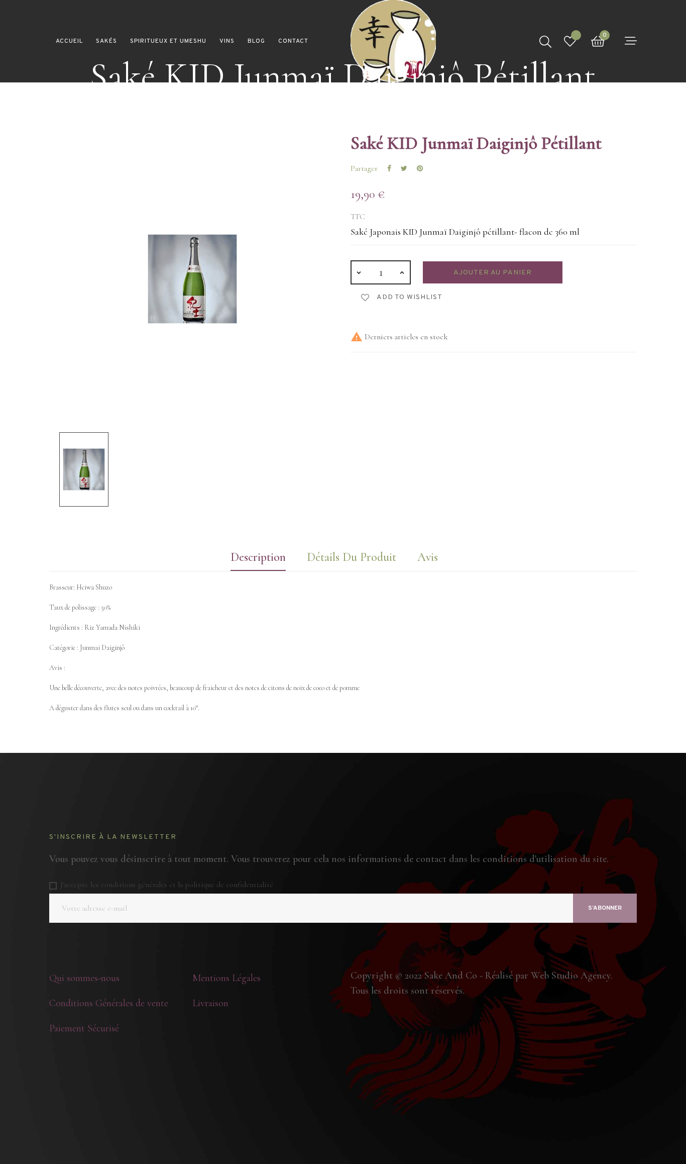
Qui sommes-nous (84, 978)
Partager (389, 168)
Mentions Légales (226, 978)
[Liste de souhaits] (570, 41)
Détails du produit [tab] (351, 557)
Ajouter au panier (492, 272)
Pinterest (420, 168)
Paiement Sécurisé (84, 1028)
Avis (427, 557)
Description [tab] (258, 557)
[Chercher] (545, 41)
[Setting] (631, 41)
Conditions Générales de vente (108, 1003)
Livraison (210, 1003)
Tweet (404, 168)
